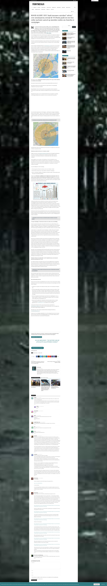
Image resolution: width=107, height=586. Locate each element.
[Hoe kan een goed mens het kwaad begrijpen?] (64, 38)
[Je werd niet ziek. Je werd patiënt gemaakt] (64, 63)
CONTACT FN (52, 9)
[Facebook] (37, 356)
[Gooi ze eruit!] (64, 51)
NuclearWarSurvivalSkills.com (35, 306)
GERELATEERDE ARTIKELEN (36, 377)
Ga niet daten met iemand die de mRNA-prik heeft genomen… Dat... (71, 58)
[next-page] (33, 392)
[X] (39, 356)
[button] (75, 7)
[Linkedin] (46, 356)
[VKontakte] (75, 0)
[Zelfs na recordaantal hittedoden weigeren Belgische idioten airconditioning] (64, 34)
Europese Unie (54, 7)
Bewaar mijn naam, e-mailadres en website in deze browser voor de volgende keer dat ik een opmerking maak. (45, 577)
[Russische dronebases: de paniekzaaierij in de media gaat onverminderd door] (55, 382)
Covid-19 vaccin (49, 7)
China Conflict (43, 7)
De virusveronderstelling (70, 70)
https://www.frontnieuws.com (39, 368)
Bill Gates (39, 7)
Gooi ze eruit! (69, 50)
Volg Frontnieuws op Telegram (37, 347)
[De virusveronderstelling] (64, 71)
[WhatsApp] (44, 356)
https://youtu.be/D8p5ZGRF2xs (38, 483)
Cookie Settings (97, 584)
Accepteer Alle (103, 584)
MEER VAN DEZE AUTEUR (44, 377)
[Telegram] (73, 0)
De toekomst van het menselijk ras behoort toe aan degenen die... (71, 67)
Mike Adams (48, 32)
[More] (58, 356)
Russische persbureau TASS (44, 153)
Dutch (93, 0)
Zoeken (69, 25)
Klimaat (33, 9)
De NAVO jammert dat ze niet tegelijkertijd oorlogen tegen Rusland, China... (71, 42)
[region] (53, 584)
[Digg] (56, 356)
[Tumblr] (52, 356)
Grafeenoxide (59, 7)
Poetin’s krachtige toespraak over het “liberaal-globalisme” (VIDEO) (53, 362)
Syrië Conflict (43, 9)
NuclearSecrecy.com (48, 45)
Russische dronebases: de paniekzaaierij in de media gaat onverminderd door (55, 387)
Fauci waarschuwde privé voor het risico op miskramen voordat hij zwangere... (71, 75)
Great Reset (63, 7)
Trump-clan (48, 9)
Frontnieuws (39, 367)
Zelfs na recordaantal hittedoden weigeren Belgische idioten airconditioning (71, 34)
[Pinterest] (50, 356)
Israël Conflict (68, 7)
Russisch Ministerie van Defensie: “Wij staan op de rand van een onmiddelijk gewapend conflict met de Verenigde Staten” (37, 362)
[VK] (42, 356)
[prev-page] (31, 392)
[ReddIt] (48, 356)
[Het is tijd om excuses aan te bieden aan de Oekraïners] (35, 382)
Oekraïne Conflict (37, 9)
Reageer (37, 408)
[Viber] (54, 356)
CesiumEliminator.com (40, 302)
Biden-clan (35, 7)
